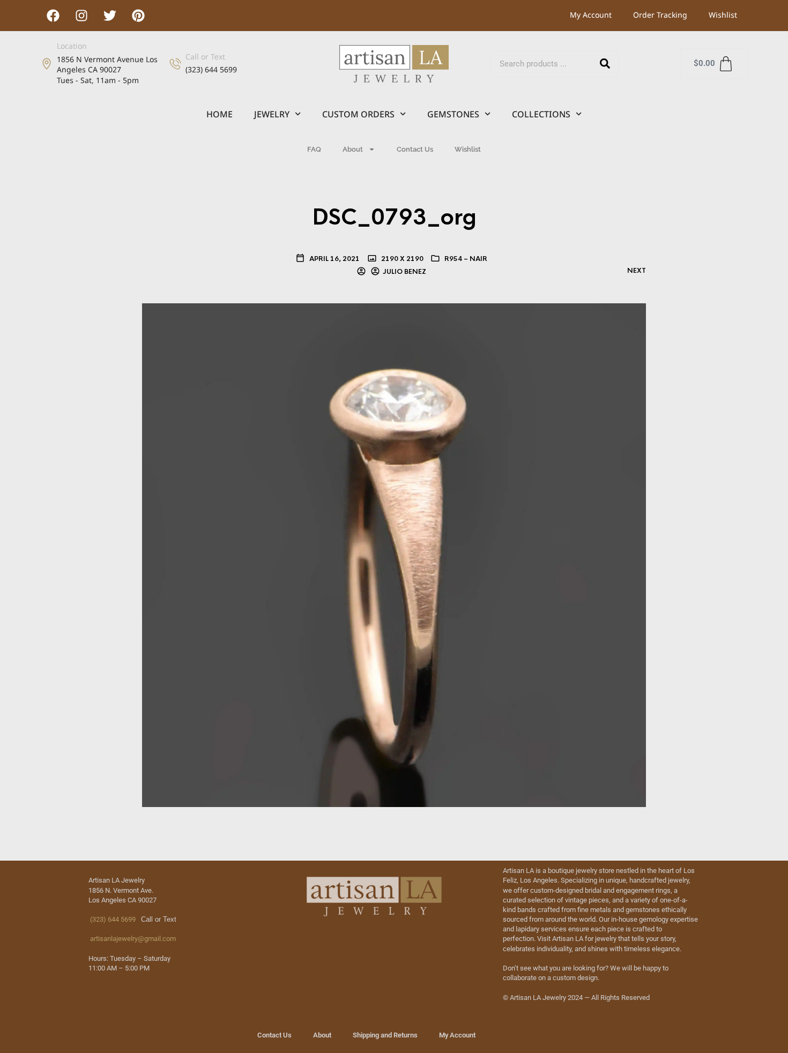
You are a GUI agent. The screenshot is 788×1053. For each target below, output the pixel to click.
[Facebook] (53, 15)
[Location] (46, 63)
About (353, 149)
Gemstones (453, 114)
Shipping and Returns (385, 1035)
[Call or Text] (175, 63)
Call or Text (205, 56)
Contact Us (415, 149)
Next (636, 270)
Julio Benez (404, 271)
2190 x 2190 (401, 259)
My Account (591, 15)
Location (72, 46)
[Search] (605, 64)
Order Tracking (660, 15)
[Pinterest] (138, 15)
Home (219, 114)
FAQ (314, 149)
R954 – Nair (465, 259)
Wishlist (723, 15)
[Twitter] (110, 15)
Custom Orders (358, 114)
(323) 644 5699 (112, 919)
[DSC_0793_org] (394, 554)
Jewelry (271, 114)
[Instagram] (81, 15)
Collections (541, 114)
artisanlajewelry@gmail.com (132, 939)
